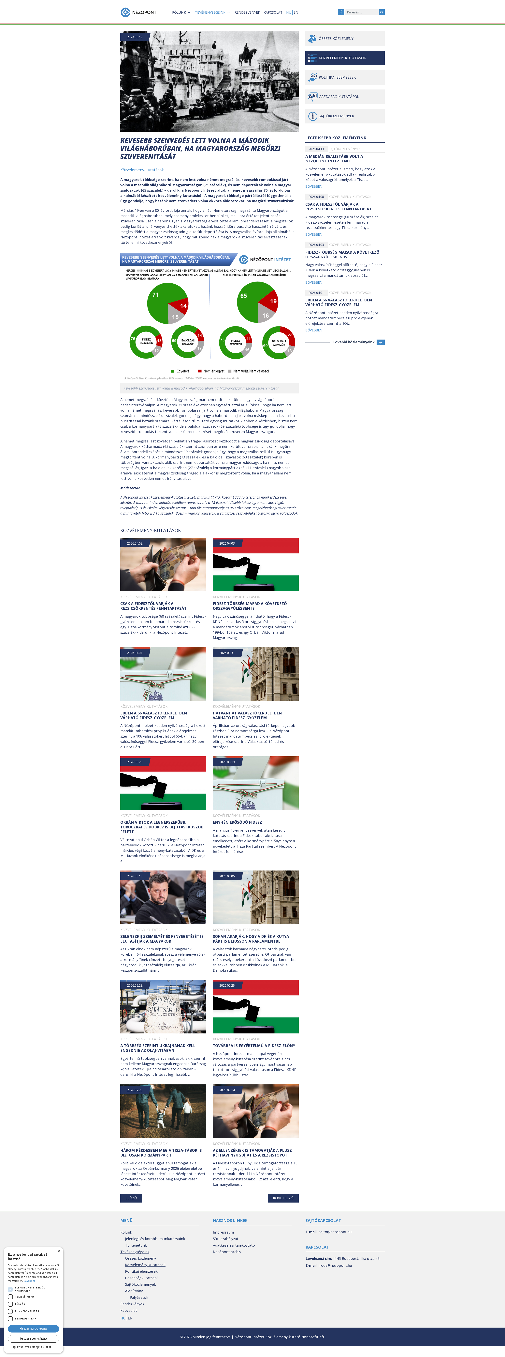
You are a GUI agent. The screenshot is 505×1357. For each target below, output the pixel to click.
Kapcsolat (128, 1310)
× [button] (58, 1251)
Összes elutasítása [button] (33, 1338)
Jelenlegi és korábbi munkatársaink (155, 1238)
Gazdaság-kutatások (339, 96)
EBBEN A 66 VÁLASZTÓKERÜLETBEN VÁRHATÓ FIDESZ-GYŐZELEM (153, 715)
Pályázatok (139, 1297)
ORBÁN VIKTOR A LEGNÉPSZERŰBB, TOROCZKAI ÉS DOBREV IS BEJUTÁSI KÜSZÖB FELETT (161, 827)
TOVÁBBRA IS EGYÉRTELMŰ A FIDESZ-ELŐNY (254, 1045)
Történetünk (136, 1245)
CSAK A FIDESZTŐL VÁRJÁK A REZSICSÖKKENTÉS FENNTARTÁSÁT (153, 606)
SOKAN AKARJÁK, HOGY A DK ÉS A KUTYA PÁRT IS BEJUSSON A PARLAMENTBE (251, 939)
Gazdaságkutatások (142, 1277)
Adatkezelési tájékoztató (234, 1245)
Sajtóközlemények (345, 149)
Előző (131, 1198)
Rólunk (126, 1232)
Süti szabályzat (225, 1238)
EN (296, 12)
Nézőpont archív (227, 1251)
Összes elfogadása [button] (33, 1328)
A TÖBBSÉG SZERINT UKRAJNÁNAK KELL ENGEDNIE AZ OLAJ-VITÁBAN (157, 1048)
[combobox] (362, 12)
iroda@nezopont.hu (335, 1265)
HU (288, 12)
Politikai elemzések (337, 77)
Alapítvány (134, 1290)
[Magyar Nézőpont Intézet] (138, 12)
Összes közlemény (336, 38)
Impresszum (223, 1232)
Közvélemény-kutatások (142, 169)
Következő (283, 1198)
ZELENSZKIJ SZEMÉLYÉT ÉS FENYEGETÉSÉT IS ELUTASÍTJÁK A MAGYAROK (162, 939)
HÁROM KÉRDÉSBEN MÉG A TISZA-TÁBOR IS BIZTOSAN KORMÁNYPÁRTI (161, 1153)
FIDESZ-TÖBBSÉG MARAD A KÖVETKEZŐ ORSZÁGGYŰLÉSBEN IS (250, 606)
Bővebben (313, 186)
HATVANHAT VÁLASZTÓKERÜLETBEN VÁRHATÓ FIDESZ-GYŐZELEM (247, 715)
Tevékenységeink (134, 1251)
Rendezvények (132, 1303)
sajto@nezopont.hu (335, 1231)
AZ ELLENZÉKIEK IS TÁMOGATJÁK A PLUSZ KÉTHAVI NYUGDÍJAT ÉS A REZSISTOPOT (252, 1153)
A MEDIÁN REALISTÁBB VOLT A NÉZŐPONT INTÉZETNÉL (334, 159)
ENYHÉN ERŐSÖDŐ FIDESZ (237, 822)
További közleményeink (354, 342)
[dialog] (33, 1300)
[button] (33, 1347)
